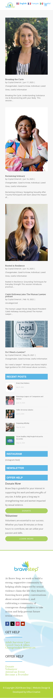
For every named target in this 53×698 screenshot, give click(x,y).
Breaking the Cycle (14, 79)
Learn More (26, 539)
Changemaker (11, 86)
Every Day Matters (22, 383)
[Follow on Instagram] (18, 624)
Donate (26, 511)
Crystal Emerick (14, 82)
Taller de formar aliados (24, 410)
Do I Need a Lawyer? (15, 352)
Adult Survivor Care (17, 642)
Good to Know (24, 86)
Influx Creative (33, 691)
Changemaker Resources (20, 647)
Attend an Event (15, 672)
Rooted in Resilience (15, 266)
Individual (35, 86)
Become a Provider (17, 674)
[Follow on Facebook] (7, 624)
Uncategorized (11, 303)
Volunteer (11, 669)
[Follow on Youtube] (23, 624)
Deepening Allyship (22, 423)
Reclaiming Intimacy (15, 176)
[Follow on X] (12, 624)
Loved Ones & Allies (17, 645)
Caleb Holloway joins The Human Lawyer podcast (25, 295)
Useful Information (19, 89)
